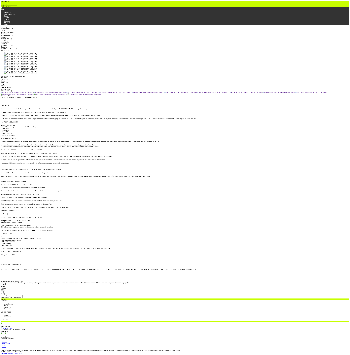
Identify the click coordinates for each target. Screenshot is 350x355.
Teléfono (3, 288)
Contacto (7, 22)
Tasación (6, 19)
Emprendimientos (9, 14)
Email (2, 294)
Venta (6, 16)
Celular (3, 290)
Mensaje (3, 297)
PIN (2, 292)
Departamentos (6, 343)
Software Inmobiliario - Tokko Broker (12, 353)
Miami (6, 24)
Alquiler (6, 17)
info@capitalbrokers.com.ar (9, 5)
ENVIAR (3, 299)
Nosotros (7, 21)
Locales (4, 347)
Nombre (3, 286)
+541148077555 (7, 328)
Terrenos (4, 342)
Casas (3, 345)
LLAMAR (7, 12)
